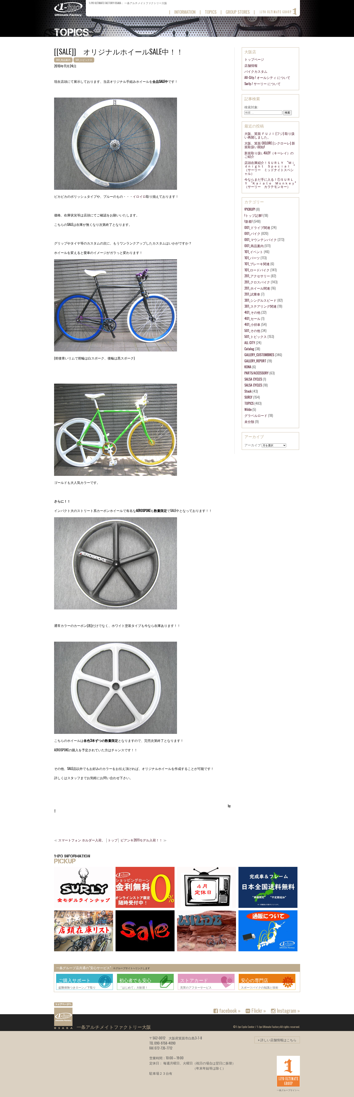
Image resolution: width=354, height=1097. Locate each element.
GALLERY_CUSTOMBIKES (259, 354)
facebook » (229, 1010)
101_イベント (253, 251)
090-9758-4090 (165, 1043)
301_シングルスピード (260, 300)
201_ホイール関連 (257, 288)
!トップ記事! (253, 215)
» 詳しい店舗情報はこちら (277, 1039)
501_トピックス (84, 59)
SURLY (248, 397)
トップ (113, 840)
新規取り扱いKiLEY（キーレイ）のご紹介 (269, 154)
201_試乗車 (252, 294)
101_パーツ (252, 257)
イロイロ (139, 196)
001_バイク (252, 233)
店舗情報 (251, 65)
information (185, 12)
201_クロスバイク (257, 282)
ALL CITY (249, 342)
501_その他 (252, 330)
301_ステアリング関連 (260, 306)
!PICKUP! (249, 209)
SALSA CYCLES (253, 379)
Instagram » (288, 1010)
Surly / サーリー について (262, 83)
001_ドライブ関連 (257, 227)
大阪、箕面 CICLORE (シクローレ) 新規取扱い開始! (269, 145)
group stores (238, 12)
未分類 (249, 421)
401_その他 (252, 312)
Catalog (249, 348)
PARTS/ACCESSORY (256, 373)
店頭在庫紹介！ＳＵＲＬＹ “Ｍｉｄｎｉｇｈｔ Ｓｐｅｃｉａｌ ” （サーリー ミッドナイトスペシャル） (271, 168)
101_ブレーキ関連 (257, 263)
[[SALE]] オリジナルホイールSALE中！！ (118, 51)
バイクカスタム (255, 71)
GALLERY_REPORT (255, 360)
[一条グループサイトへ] (278, 11)
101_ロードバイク (257, 269)
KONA (247, 366)
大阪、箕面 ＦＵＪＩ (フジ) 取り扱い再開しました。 (269, 135)
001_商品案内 (63, 59)
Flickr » (258, 1010)
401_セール (252, 318)
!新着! (248, 221)
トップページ (254, 59)
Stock (248, 391)
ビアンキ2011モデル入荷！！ (141, 840)
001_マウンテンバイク (260, 239)
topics (211, 12)
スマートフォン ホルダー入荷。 (81, 840)
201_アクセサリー (257, 275)
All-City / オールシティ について (267, 77)
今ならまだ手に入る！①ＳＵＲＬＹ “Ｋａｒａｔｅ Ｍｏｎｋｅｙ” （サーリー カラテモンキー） (271, 183)
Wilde (248, 409)
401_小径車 (252, 324)
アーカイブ (252, 444)
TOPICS (249, 403)
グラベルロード (255, 415)
